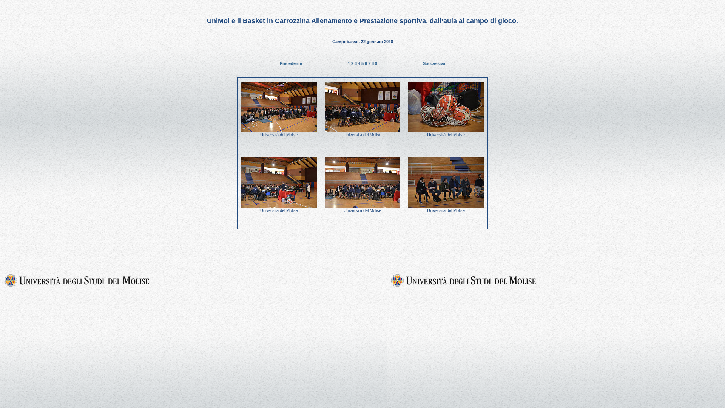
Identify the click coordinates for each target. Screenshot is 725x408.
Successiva (434, 63)
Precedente (291, 63)
